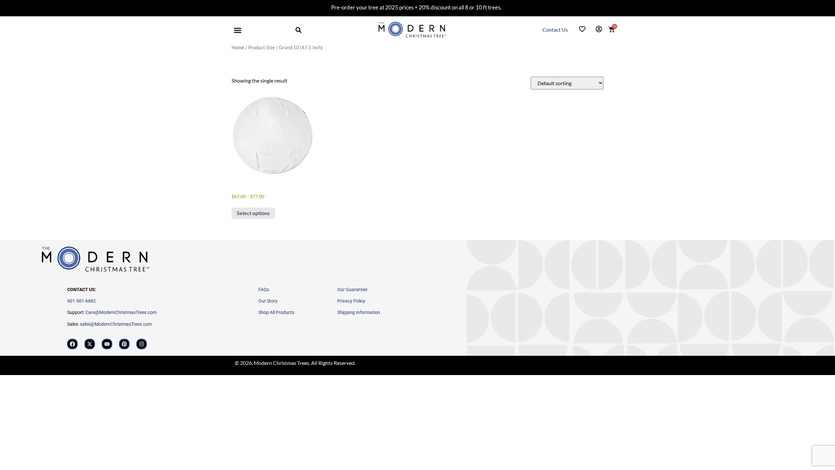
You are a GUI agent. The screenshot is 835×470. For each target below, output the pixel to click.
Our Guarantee (352, 289)
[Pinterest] (124, 344)
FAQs (263, 289)
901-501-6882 (81, 301)
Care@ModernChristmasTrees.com (121, 312)
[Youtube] (107, 344)
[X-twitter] (89, 344)
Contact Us (555, 29)
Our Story (268, 301)
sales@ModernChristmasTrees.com (116, 324)
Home (238, 47)
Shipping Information (358, 312)
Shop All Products (276, 312)
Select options (253, 213)
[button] (238, 30)
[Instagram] (141, 344)
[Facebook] (72, 344)
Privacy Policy (351, 301)
